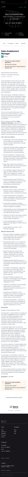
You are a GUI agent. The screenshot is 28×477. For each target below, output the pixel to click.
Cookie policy (17, 410)
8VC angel (3, 435)
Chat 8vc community (5, 451)
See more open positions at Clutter (14, 397)
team (15, 431)
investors (8, 470)
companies (11, 43)
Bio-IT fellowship (5, 447)
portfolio (3, 431)
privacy (3, 458)
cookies (7, 458)
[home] (3, 2)
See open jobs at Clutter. (11, 64)
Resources (3, 433)
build (2, 449)
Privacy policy (11, 410)
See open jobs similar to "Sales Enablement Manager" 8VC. (15, 67)
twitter (3, 470)
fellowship (3, 445)
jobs (4, 43)
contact (3, 436)
